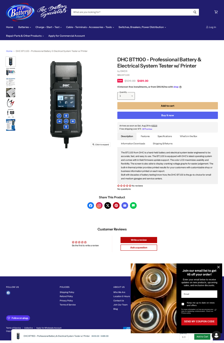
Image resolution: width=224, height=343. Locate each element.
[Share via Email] (124, 205)
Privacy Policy (66, 300)
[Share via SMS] (133, 205)
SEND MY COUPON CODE (199, 321)
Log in (212, 27)
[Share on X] (107, 205)
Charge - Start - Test (48, 27)
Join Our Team (120, 305)
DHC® (124, 71)
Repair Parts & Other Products (24, 35)
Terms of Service (68, 305)
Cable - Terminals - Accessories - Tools (89, 27)
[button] (124, 186)
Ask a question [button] (138, 247)
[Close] (218, 267)
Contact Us (118, 300)
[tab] (127, 136)
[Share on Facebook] (90, 205)
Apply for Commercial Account (66, 35)
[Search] (195, 12)
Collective (28, 328)
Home (9, 27)
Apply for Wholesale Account (48, 328)
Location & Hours (121, 296)
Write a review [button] (139, 240)
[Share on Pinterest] (116, 205)
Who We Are (119, 292)
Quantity (183, 333)
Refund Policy (66, 296)
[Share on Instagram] (99, 205)
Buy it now (167, 115)
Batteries (23, 27)
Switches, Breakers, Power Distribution (141, 27)
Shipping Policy (67, 292)
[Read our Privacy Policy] (215, 310)
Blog (115, 309)
